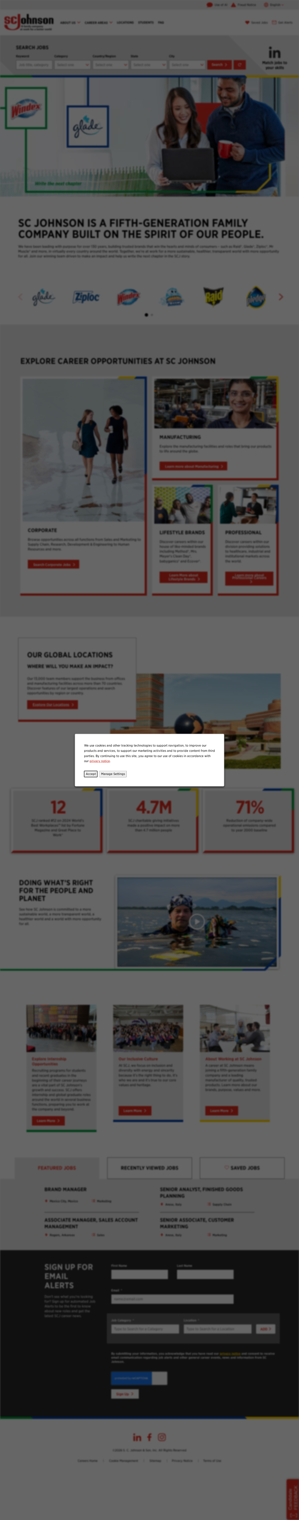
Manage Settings (113, 773)
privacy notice (100, 761)
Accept (91, 773)
